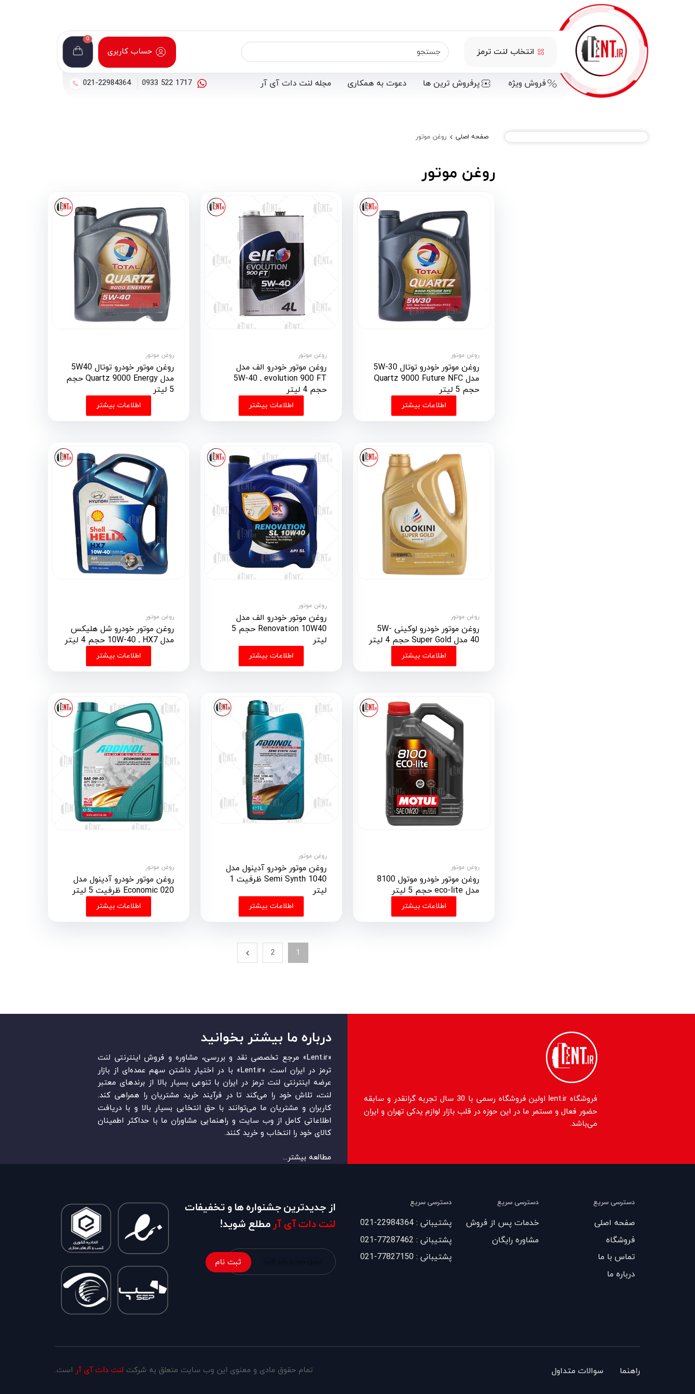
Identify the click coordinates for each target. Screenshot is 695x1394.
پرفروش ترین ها (451, 83)
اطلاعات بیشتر (423, 405)
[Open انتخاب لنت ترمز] (541, 52)
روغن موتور (465, 355)
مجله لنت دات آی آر (295, 83)
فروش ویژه (527, 83)
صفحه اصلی (471, 136)
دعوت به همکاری (377, 83)
